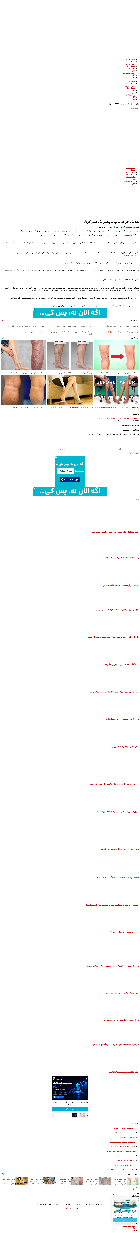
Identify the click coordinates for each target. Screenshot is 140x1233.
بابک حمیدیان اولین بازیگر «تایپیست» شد (122, 992)
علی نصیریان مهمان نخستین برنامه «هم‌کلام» (124, 1132)
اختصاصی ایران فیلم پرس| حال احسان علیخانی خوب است (115, 532)
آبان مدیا (65, 1208)
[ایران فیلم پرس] (83, 55)
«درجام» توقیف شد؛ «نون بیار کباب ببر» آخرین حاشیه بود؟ (115, 1044)
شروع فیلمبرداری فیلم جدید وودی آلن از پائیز (121, 719)
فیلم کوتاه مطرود (103, 418)
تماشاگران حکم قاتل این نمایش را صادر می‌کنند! (120, 664)
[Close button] (137, 1195)
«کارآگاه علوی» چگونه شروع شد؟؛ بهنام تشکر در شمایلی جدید (113, 637)
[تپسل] (34, 309)
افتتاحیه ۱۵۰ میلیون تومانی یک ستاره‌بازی (116, 279)
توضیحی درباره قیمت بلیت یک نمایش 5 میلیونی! (120, 585)
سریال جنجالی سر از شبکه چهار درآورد (126, 1160)
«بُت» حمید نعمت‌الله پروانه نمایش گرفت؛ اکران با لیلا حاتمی (114, 784)
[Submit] (119, 108)
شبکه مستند (113, 418)
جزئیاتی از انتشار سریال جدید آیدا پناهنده (125, 1155)
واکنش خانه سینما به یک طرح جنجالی (124, 1071)
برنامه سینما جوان (133, 418)
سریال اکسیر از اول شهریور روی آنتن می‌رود (121, 1020)
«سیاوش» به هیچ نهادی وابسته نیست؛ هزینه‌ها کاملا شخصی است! (112, 905)
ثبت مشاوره (70, 1108)
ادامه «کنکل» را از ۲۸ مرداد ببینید (127, 1137)
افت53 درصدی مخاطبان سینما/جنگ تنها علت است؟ (118, 877)
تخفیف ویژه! (125, 1220)
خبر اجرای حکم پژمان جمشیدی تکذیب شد (125, 1165)
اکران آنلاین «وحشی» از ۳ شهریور (125, 746)
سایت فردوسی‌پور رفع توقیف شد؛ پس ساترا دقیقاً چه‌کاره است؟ (113, 966)
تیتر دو (133, 227)
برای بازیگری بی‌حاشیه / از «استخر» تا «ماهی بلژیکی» (117, 609)
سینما (128, 227)
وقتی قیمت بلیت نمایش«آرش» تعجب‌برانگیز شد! (119, 849)
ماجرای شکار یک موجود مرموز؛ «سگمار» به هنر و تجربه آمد (121, 1151)
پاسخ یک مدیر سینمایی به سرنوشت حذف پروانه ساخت (117, 811)
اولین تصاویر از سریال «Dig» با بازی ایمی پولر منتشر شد (122, 1169)
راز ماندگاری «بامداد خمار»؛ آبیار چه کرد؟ (122, 557)
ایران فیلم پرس (126, 235)
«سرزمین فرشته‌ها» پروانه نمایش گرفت (123, 932)
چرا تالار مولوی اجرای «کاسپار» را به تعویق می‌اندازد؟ (122, 1146)
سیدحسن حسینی (122, 418)
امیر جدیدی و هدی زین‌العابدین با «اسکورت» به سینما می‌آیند (114, 691)
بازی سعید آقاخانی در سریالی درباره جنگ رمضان (124, 1128)
